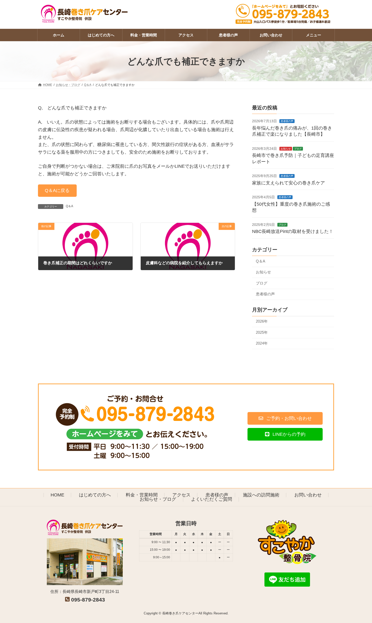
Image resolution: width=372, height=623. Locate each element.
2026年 (262, 321)
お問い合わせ (308, 494)
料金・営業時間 (142, 494)
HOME (57, 494)
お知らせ (286, 148)
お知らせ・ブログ (158, 499)
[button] (57, 190)
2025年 (262, 332)
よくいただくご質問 (211, 499)
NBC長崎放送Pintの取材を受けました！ (292, 231)
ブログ (298, 148)
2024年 (262, 343)
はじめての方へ (95, 494)
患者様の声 (287, 121)
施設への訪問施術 (261, 494)
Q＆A (69, 206)
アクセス (181, 494)
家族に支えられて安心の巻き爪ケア (288, 182)
